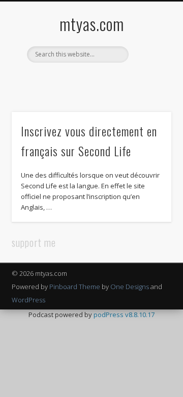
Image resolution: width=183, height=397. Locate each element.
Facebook (59, 80)
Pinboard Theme (74, 286)
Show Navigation (147, 91)
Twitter (80, 80)
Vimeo (101, 80)
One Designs (129, 286)
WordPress (28, 299)
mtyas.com (91, 24)
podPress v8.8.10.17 (124, 314)
